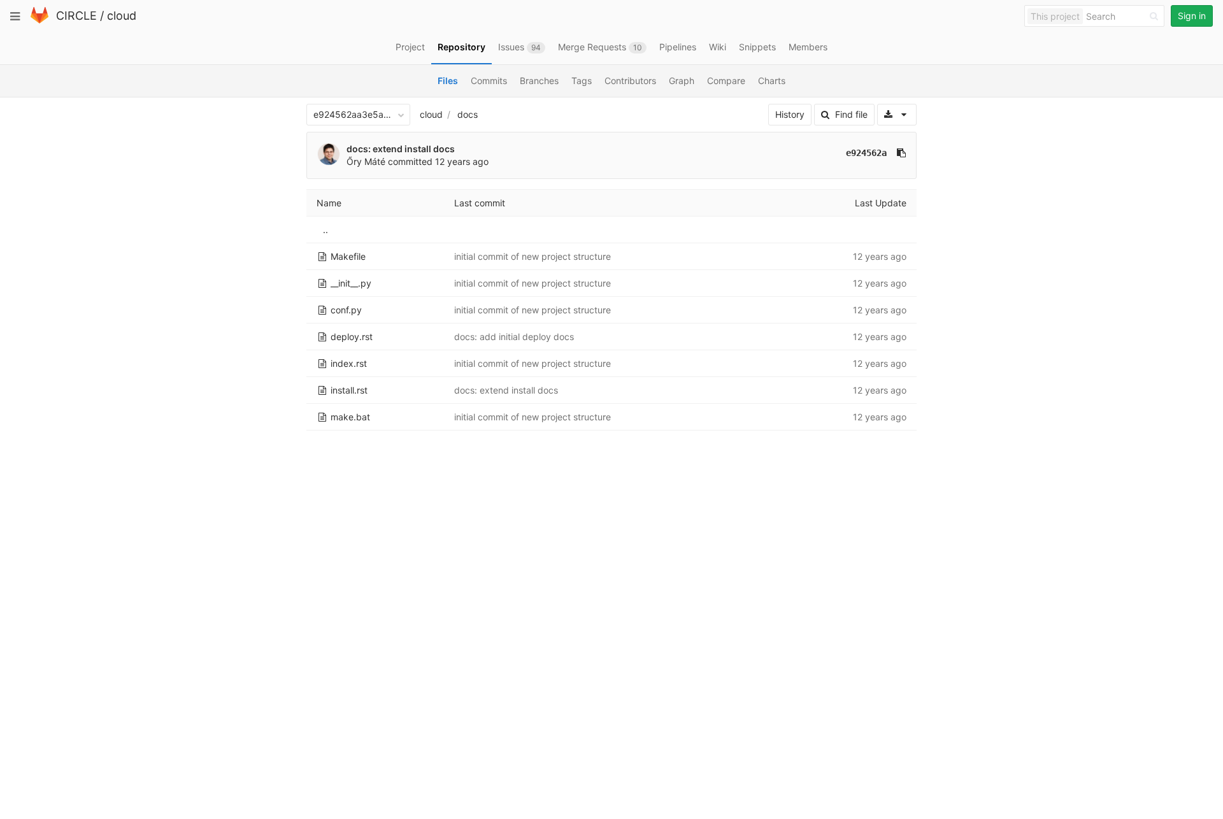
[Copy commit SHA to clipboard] (901, 152)
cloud (121, 15)
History (790, 114)
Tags (581, 80)
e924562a (866, 153)
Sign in (1192, 15)
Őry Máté (366, 161)
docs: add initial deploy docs (514, 336)
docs (467, 114)
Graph (681, 80)
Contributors (630, 80)
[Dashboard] (39, 20)
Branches (539, 80)
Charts (771, 80)
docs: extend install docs (401, 148)
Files (448, 80)
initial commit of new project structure (532, 256)
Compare (726, 80)
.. (325, 229)
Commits (489, 80)
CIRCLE (76, 15)
